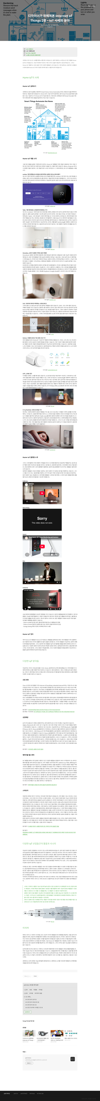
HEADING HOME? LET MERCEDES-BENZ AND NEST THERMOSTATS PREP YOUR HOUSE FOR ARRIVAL (49, 833)
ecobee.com (52, 206)
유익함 (35, 993)
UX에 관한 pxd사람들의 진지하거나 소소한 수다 (36, 1060)
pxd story (28, 1058)
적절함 (37, 990)
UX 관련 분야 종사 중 (30, 1005)
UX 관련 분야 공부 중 (30, 999)
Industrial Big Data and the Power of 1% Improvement (44, 710)
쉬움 (35, 990)
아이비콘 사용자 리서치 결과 (35, 749)
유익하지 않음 (38, 993)
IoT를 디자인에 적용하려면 (33, 55)
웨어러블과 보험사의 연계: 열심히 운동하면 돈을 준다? (42, 785)
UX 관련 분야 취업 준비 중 (32, 1002)
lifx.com (52, 406)
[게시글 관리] (30, 976)
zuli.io (52, 334)
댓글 (24, 1052)
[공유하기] (28, 976)
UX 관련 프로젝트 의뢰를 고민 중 (34, 1007)
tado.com (52, 249)
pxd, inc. (16, 1093)
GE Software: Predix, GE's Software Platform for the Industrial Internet (54, 712)
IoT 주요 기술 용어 (31, 53)
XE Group (32, 1093)
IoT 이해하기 (29, 49)
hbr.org (52, 921)
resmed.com (52, 450)
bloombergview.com (52, 152)
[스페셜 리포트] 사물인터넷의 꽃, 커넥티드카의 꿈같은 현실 (43, 826)
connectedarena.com (52, 370)
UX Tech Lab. (40, 1093)
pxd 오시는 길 (24, 1093)
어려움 (40, 990)
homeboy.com (52, 299)
